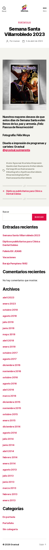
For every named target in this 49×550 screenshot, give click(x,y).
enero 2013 (9, 500)
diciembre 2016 (11, 365)
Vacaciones (9, 257)
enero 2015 (9, 420)
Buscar (6, 211)
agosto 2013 (10, 469)
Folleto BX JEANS (12, 251)
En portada (9, 517)
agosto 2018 (10, 316)
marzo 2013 (9, 488)
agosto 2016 (10, 383)
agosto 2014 (10, 432)
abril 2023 (8, 297)
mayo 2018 (9, 334)
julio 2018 (8, 322)
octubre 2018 (10, 309)
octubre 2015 (10, 414)
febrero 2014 (10, 457)
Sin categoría (10, 529)
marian (16, 41)
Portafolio (24, 22)
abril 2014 (8, 451)
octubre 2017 (10, 352)
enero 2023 (9, 303)
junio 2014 (8, 445)
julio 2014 (8, 439)
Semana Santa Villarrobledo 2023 (21, 235)
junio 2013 (8, 482)
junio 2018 (8, 328)
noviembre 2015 (12, 408)
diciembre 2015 (11, 402)
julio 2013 (8, 475)
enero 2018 (9, 346)
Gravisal (15, 544)
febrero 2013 (10, 494)
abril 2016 (8, 389)
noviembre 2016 (12, 371)
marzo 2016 (9, 395)
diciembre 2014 (11, 426)
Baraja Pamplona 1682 (15, 263)
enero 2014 (9, 463)
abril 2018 (8, 340)
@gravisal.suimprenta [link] (16, 150)
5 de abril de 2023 (34, 41)
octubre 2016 (10, 377)
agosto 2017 (10, 359)
